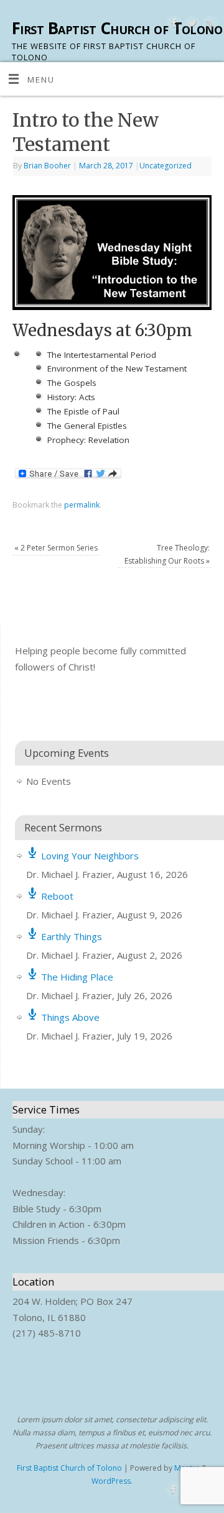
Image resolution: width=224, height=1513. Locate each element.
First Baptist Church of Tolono (117, 28)
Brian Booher (47, 165)
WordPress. (112, 1481)
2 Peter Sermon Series (56, 547)
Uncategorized (165, 165)
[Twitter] (191, 25)
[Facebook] (173, 25)
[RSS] (209, 25)
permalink (82, 505)
